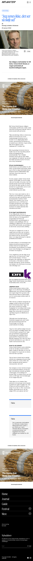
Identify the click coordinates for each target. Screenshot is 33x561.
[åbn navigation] (30, 2)
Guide (5, 503)
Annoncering (5, 524)
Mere (4, 513)
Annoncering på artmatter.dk (16, 117)
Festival (5, 508)
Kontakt (4, 525)
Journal (5, 498)
